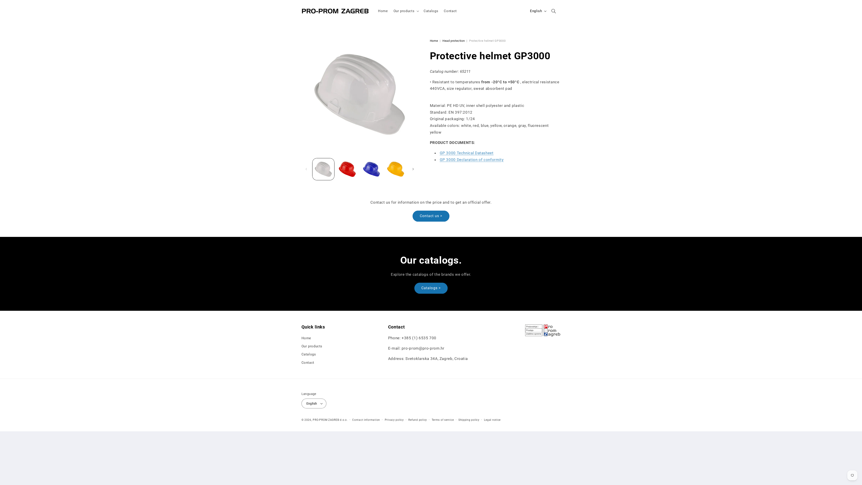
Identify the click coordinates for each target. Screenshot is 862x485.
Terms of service (443, 419)
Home (434, 40)
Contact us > (431, 216)
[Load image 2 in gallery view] (347, 169)
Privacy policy (394, 419)
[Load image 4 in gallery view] (396, 169)
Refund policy (417, 419)
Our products (312, 346)
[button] (406, 11)
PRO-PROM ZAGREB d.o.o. (330, 419)
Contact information (366, 419)
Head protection (453, 40)
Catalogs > (431, 288)
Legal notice (492, 419)
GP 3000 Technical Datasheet (467, 153)
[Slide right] (413, 169)
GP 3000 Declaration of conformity (472, 159)
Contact (307, 363)
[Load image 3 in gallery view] (372, 169)
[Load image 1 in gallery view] (323, 169)
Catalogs (308, 354)
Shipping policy (468, 419)
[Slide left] (306, 169)
